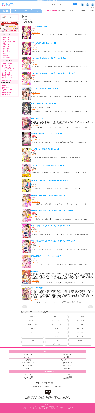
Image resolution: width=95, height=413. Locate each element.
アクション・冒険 (56, 324)
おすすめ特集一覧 (67, 363)
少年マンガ (56, 328)
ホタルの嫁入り (83, 10)
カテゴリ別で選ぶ (28, 365)
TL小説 (32, 340)
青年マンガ (80, 328)
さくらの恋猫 (67, 374)
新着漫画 (28, 360)
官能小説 (80, 340)
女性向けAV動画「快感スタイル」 (67, 377)
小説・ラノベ (32, 336)
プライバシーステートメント (46, 386)
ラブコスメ (28, 374)
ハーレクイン (32, 332)
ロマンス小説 (80, 336)
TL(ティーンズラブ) (32, 344)
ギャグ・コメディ (56, 320)
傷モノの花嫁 (61, 10)
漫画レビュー (67, 365)
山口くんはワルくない (72, 10)
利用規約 (35, 386)
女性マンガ (32, 328)
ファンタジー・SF (80, 320)
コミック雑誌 (35, 125)
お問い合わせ (54, 383)
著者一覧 (28, 368)
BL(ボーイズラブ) (56, 344)
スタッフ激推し (56, 332)
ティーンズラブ (36, 32)
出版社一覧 (67, 368)
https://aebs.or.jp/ (66, 398)
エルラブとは (28, 354)
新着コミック (56, 316)
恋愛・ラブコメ (36, 155)
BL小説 (56, 340)
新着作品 (91, 10)
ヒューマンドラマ (32, 324)
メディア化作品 (80, 316)
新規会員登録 (67, 354)
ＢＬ (26, 11)
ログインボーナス (28, 357)
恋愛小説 (56, 336)
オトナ (36, 11)
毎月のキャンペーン (67, 360)
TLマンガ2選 (80, 332)
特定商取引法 (58, 386)
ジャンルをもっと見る (6, 80)
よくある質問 (42, 383)
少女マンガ (80, 324)
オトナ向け (80, 344)
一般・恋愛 (5, 11)
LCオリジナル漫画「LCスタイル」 (28, 377)
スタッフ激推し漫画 (28, 363)
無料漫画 (32, 316)
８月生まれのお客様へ (7, 18)
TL (16, 11)
